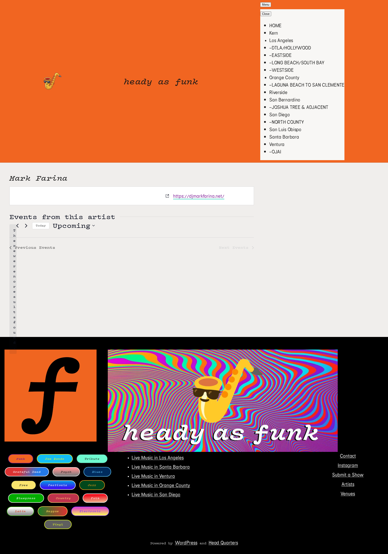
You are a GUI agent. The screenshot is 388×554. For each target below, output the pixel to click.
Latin (20, 511)
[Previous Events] (17, 225)
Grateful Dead (27, 472)
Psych (66, 472)
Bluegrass (26, 498)
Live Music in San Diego (156, 494)
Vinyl (58, 524)
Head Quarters (223, 542)
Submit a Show (348, 474)
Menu (265, 4)
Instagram (348, 465)
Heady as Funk (161, 81)
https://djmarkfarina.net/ (198, 196)
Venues (348, 493)
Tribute (92, 459)
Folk (95, 498)
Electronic (90, 511)
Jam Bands (54, 459)
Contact (348, 456)
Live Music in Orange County (161, 485)
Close (265, 14)
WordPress (186, 542)
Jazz (92, 485)
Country (63, 498)
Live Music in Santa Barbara (161, 467)
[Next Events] (26, 225)
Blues (97, 472)
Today (41, 225)
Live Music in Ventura (153, 476)
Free (23, 485)
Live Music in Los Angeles (158, 457)
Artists (348, 484)
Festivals (57, 485)
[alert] (13, 289)
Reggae (52, 511)
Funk (20, 459)
